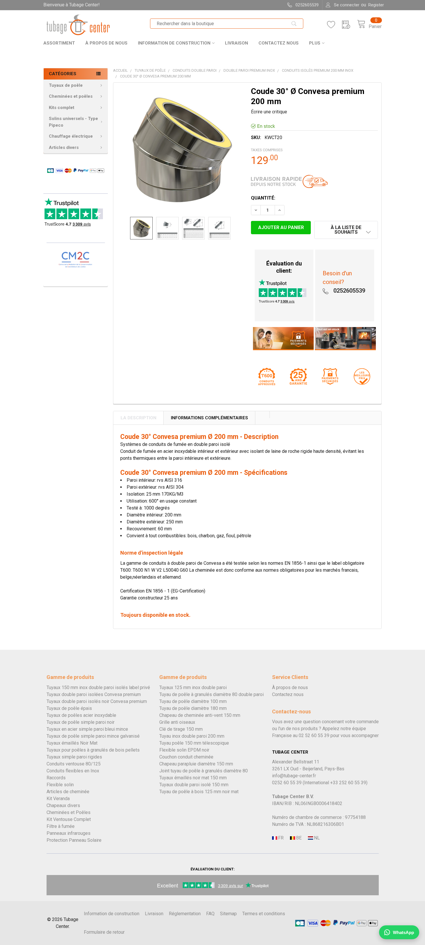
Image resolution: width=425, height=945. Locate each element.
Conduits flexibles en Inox (73, 771)
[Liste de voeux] (334, 25)
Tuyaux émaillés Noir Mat (72, 743)
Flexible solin (60, 784)
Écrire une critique (269, 112)
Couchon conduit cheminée (186, 757)
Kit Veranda (58, 798)
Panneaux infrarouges (68, 833)
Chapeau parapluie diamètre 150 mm (196, 764)
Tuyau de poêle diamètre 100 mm (193, 701)
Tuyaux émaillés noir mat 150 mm (193, 777)
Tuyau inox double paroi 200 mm (191, 736)
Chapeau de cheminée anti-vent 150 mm (199, 715)
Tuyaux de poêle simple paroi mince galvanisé (93, 736)
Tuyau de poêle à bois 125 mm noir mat (199, 791)
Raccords (56, 777)
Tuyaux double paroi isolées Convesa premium (94, 694)
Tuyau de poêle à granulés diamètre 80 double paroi (211, 694)
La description (138, 417)
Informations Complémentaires (209, 417)
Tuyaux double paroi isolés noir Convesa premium (97, 701)
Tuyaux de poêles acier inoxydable (81, 715)
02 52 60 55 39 (314, 735)
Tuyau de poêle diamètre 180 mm (193, 708)
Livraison (236, 43)
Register (376, 5)
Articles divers (64, 147)
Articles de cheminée (68, 791)
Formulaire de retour (104, 932)
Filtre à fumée (61, 826)
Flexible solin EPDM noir (184, 750)
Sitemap (228, 913)
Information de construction (174, 43)
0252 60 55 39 (287, 782)
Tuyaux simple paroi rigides (74, 757)
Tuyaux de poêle (66, 85)
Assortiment (59, 43)
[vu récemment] (349, 25)
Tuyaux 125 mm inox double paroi (193, 687)
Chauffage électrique (71, 136)
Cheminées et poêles (71, 96)
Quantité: (263, 198)
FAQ (210, 913)
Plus (314, 43)
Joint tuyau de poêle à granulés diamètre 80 (203, 771)
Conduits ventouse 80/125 (74, 764)
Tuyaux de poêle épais (69, 708)
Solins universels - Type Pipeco (73, 122)
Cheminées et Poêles (68, 812)
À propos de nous (106, 43)
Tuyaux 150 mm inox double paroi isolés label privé (98, 687)
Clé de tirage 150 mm (181, 729)
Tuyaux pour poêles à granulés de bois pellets (93, 750)
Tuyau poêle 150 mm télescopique (194, 743)
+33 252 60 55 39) (348, 782)
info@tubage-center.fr (294, 775)
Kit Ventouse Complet (69, 819)
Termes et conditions (263, 913)
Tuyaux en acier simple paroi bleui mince (87, 729)
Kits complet (61, 107)
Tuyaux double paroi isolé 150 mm (193, 784)
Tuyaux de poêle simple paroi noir (80, 722)
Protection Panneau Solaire (74, 840)
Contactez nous (278, 43)
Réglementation (185, 913)
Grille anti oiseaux (177, 722)
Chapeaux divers (63, 805)
